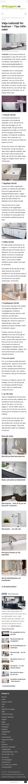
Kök (3, 707)
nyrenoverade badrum (14, 64)
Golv (3, 704)
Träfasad (4, 729)
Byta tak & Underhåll (8, 747)
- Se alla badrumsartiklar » (9, 686)
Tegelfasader (6, 732)
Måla (3, 711)
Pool (3, 742)
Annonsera (5, 757)
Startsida (4, 17)
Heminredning (6, 737)
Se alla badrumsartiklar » (9, 586)
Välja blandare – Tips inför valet (11, 529)
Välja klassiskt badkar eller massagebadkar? (16, 640)
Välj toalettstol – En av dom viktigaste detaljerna (17, 667)
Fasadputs (5, 727)
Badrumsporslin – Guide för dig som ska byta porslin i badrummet (14, 504)
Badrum (8, 17)
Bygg (3, 722)
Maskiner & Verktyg (8, 709)
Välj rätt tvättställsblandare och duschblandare (11, 579)
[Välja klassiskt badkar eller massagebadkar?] (5, 639)
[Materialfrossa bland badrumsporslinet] (14, 438)
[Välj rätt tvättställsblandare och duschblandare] (14, 560)
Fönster (4, 734)
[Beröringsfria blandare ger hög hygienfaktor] (14, 534)
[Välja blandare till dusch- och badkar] (5, 659)
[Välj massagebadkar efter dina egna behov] (5, 632)
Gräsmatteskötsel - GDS (10, 752)
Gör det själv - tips (8, 754)
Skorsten (4, 744)
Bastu (3, 699)
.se (11, 6)
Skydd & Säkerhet (8, 717)
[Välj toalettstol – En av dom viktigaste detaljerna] (5, 666)
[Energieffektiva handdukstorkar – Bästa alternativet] (5, 679)
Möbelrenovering (7, 714)
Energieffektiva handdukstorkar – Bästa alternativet (18, 680)
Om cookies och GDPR (9, 764)
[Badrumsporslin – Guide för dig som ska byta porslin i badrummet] (14, 485)
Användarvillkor (7, 767)
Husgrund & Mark (7, 739)
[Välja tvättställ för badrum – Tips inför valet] (5, 672)
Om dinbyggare (7, 760)
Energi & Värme (7, 702)
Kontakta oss (6, 762)
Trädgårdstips (6, 749)
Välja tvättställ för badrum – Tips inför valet (17, 673)
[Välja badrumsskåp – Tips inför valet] (5, 652)
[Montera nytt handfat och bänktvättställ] (14, 462)
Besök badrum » (16, 626)
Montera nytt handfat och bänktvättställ (13, 480)
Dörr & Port (5, 724)
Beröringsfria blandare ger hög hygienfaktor (11, 553)
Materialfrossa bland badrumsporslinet (13, 456)
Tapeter (4, 719)
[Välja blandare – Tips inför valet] (14, 511)
